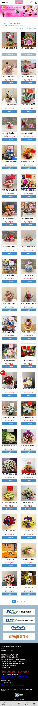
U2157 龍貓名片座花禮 (9, 105)
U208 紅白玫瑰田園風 (9, 389)
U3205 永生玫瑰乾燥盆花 (28, 275)
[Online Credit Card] (19, 620)
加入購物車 (9, 83)
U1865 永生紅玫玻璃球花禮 (29, 76)
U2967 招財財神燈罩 (28, 332)
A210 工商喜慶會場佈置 (9, 474)
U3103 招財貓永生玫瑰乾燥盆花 (11, 247)
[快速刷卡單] (19, 611)
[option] (19, 11)
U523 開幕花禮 (28, 531)
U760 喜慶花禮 (9, 588)
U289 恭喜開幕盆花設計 (9, 190)
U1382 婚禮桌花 (28, 360)
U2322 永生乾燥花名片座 (9, 76)
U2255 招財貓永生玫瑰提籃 (10, 275)
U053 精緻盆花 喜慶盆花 (28, 474)
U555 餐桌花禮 (9, 559)
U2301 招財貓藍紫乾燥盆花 (29, 218)
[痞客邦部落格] (19, 636)
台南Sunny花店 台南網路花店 (11, 24)
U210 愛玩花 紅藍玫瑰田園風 (11, 531)
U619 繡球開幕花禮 (9, 360)
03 (21, 601)
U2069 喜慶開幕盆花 (9, 218)
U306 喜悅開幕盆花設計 (9, 502)
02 (17, 601)
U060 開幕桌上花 (28, 502)
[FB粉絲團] (19, 628)
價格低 (34, 28)
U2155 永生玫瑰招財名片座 (29, 133)
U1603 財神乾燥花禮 (28, 247)
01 (14, 601)
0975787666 (8, 681)
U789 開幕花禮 (28, 588)
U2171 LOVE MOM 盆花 (28, 303)
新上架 (24, 28)
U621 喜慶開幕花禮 (28, 389)
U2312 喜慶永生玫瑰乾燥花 (10, 417)
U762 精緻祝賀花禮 (28, 559)
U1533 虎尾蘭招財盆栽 (28, 105)
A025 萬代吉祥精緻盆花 (28, 446)
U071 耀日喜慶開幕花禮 (9, 48)
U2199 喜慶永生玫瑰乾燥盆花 (11, 303)
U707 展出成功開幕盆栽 (28, 190)
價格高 (29, 28)
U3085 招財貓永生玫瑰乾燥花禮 (11, 133)
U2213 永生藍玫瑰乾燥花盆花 (11, 332)
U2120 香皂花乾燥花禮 (9, 161)
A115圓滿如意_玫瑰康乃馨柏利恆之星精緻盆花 (16, 446)
